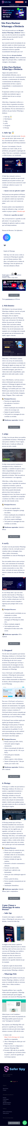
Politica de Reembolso (7, 1111)
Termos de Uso (6, 1113)
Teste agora (19, 2)
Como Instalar (6, 1099)
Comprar (4, 1100)
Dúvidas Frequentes (7, 1102)
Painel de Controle (6, 1104)
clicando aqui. (21, 211)
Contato (4, 1090)
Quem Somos (5, 1088)
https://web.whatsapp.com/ (12, 1037)
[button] (26, 2)
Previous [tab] (12, 274)
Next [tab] (15, 274)
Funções (4, 1097)
